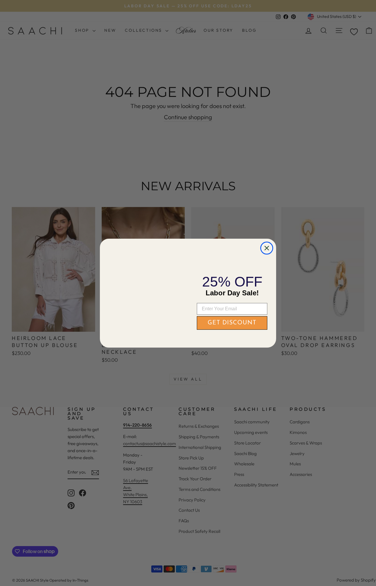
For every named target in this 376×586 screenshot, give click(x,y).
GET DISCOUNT (232, 323)
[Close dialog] (266, 236)
